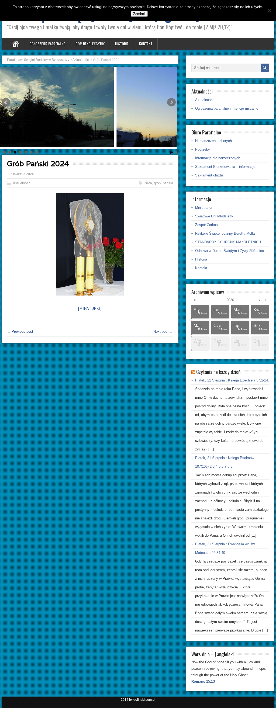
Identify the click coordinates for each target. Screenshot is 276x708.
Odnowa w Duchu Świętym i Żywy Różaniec (229, 251)
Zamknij (139, 14)
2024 (148, 183)
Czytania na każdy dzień (218, 371)
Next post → (163, 331)
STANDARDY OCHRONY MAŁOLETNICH (228, 242)
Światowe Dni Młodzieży (214, 216)
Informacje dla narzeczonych (217, 158)
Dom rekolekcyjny (90, 43)
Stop (176, 152)
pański (168, 183)
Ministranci (203, 208)
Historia (122, 43)
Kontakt (145, 43)
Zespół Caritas (206, 225)
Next (171, 102)
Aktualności (22, 183)
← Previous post (20, 331)
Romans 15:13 (203, 681)
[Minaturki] (90, 309)
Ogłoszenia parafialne (47, 43)
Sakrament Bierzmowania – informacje (225, 167)
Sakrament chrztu (209, 175)
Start (171, 152)
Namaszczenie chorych (213, 141)
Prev (6, 102)
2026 (230, 300)
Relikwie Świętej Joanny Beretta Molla (225, 233)
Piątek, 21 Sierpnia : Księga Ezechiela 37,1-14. (232, 380)
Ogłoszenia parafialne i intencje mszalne (226, 108)
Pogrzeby (202, 149)
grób (157, 183)
